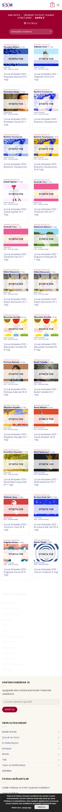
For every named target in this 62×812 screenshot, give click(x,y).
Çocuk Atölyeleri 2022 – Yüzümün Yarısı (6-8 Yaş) (16, 527)
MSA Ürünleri (8, 642)
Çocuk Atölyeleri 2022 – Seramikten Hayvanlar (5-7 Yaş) (16, 482)
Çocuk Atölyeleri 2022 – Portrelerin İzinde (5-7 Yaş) (16, 122)
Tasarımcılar (9, 653)
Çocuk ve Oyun (10, 608)
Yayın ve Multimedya (13, 636)
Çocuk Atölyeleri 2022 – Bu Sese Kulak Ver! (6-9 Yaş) (46, 527)
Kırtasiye (6, 619)
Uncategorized (10, 647)
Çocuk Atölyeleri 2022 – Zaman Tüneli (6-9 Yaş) (46, 570)
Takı (4, 631)
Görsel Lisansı (9, 658)
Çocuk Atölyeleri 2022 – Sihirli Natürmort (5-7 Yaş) (46, 482)
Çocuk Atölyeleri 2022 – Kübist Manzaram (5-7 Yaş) (16, 302)
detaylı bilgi (26, 808)
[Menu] (58, 5)
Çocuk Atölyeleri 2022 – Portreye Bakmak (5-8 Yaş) (16, 392)
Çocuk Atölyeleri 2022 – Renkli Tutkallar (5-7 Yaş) (46, 392)
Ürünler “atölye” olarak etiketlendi (36, 16)
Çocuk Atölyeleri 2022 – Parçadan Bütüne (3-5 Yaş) (16, 77)
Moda (5, 625)
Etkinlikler (7, 669)
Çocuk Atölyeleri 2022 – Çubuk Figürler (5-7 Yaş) (16, 212)
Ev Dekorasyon (10, 614)
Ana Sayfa (14, 15)
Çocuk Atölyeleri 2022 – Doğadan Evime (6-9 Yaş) (16, 572)
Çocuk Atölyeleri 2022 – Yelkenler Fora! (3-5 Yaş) (46, 77)
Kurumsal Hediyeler (12, 664)
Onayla (41, 807)
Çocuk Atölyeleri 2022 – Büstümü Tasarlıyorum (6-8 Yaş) (46, 167)
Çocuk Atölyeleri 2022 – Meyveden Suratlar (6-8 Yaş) (16, 347)
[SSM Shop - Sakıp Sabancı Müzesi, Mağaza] (14, 5)
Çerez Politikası (10, 793)
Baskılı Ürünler (9, 603)
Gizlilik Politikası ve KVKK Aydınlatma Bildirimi (25, 787)
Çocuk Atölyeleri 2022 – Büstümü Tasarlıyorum (46, 120)
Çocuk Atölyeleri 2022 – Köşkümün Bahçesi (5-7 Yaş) (46, 257)
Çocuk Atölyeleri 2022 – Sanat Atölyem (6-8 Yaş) (46, 437)
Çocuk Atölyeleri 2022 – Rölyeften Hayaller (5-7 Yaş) (16, 437)
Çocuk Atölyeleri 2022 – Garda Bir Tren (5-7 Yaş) (46, 212)
